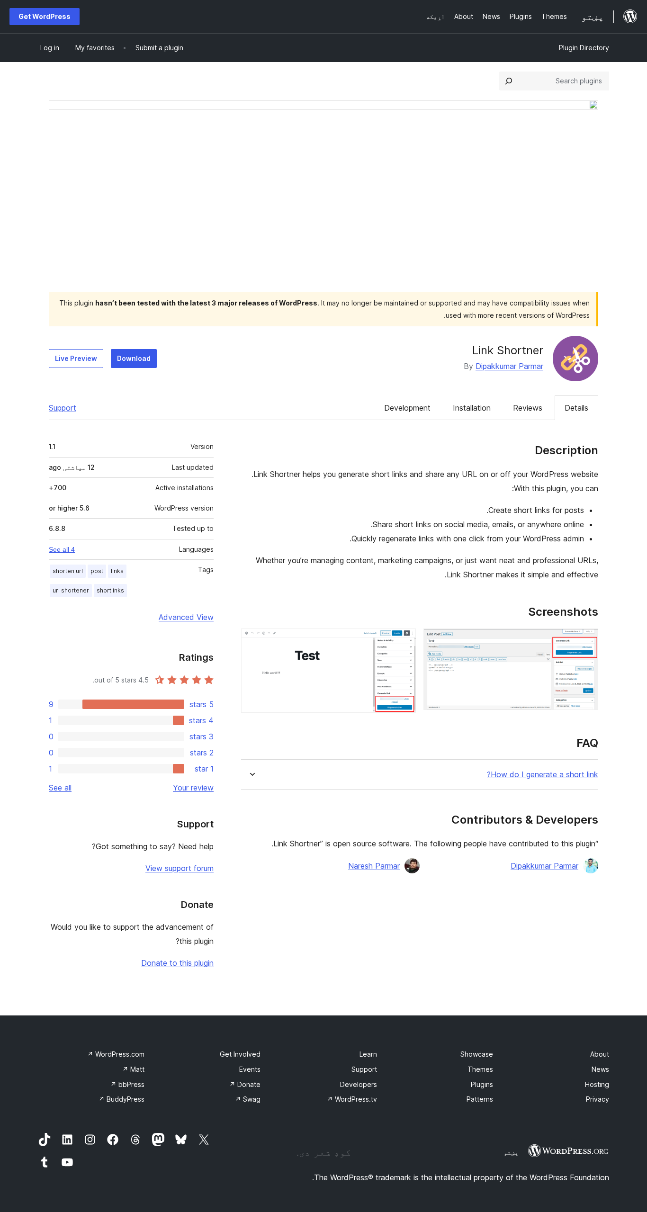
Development (407, 408)
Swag (248, 1099)
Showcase (476, 1054)
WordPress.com (115, 1054)
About (599, 1054)
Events (250, 1069)
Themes (480, 1069)
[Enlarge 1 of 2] (585, 641)
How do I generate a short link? (542, 774)
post (96, 571)
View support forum (179, 868)
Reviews (527, 408)
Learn (368, 1054)
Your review (193, 787)
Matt (133, 1069)
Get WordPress (44, 16)
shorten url (68, 571)
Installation (472, 408)
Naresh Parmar (374, 866)
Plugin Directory (584, 48)
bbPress (127, 1084)
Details (576, 408)
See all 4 (62, 549)
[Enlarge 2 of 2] (403, 641)
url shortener (71, 590)
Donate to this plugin (177, 963)
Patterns (480, 1099)
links (117, 571)
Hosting (597, 1084)
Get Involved (240, 1054)
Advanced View (186, 617)
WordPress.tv (352, 1099)
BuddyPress (121, 1099)
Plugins (482, 1084)
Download (134, 358)
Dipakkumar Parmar (509, 366)
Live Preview (76, 358)
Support (62, 408)
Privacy (597, 1099)
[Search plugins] (508, 81)
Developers (358, 1084)
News (600, 1069)
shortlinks (110, 590)
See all (60, 787)
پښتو (511, 1152)
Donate (245, 1084)
